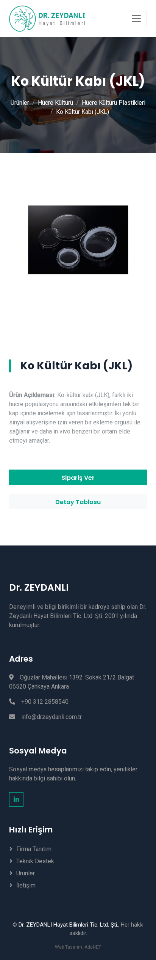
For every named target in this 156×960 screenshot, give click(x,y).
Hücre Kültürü (55, 102)
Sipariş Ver (78, 477)
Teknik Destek (35, 861)
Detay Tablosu (78, 502)
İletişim (26, 885)
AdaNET (92, 947)
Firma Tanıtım (33, 849)
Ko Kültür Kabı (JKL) (82, 111)
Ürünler (20, 102)
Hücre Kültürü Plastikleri (113, 102)
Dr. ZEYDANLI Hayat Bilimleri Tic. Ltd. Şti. (68, 924)
